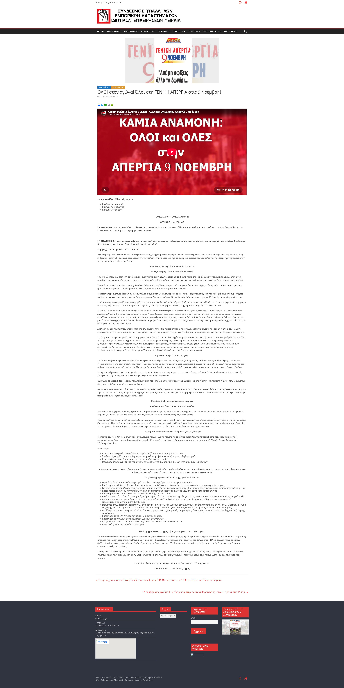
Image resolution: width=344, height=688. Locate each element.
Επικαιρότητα (118, 87)
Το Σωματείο (113, 31)
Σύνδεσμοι (194, 31)
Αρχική (100, 31)
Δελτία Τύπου (148, 31)
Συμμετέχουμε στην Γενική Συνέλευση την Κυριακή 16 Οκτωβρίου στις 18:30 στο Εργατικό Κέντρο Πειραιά (158, 580)
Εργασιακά (163, 31)
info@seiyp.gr (101, 618)
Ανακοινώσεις (131, 31)
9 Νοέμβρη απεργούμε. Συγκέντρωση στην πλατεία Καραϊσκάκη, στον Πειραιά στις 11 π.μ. (195, 592)
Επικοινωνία (179, 31)
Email (193, 618)
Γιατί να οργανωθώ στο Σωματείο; (220, 31)
